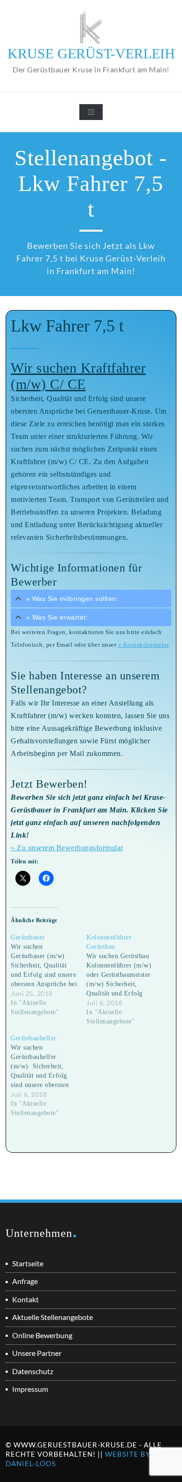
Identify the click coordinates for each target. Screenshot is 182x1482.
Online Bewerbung (42, 1335)
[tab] (91, 598)
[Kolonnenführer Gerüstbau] (124, 979)
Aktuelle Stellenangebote (52, 1317)
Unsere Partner (37, 1352)
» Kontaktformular (143, 645)
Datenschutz (32, 1371)
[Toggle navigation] (91, 112)
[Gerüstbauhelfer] (48, 1076)
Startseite (27, 1263)
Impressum (30, 1388)
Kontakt (25, 1299)
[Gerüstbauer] (48, 975)
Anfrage (25, 1281)
